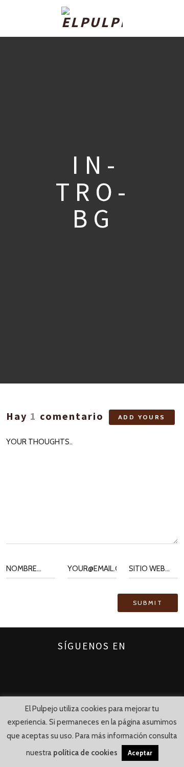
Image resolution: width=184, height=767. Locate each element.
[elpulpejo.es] (92, 18)
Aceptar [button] (140, 753)
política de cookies (85, 752)
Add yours (142, 417)
